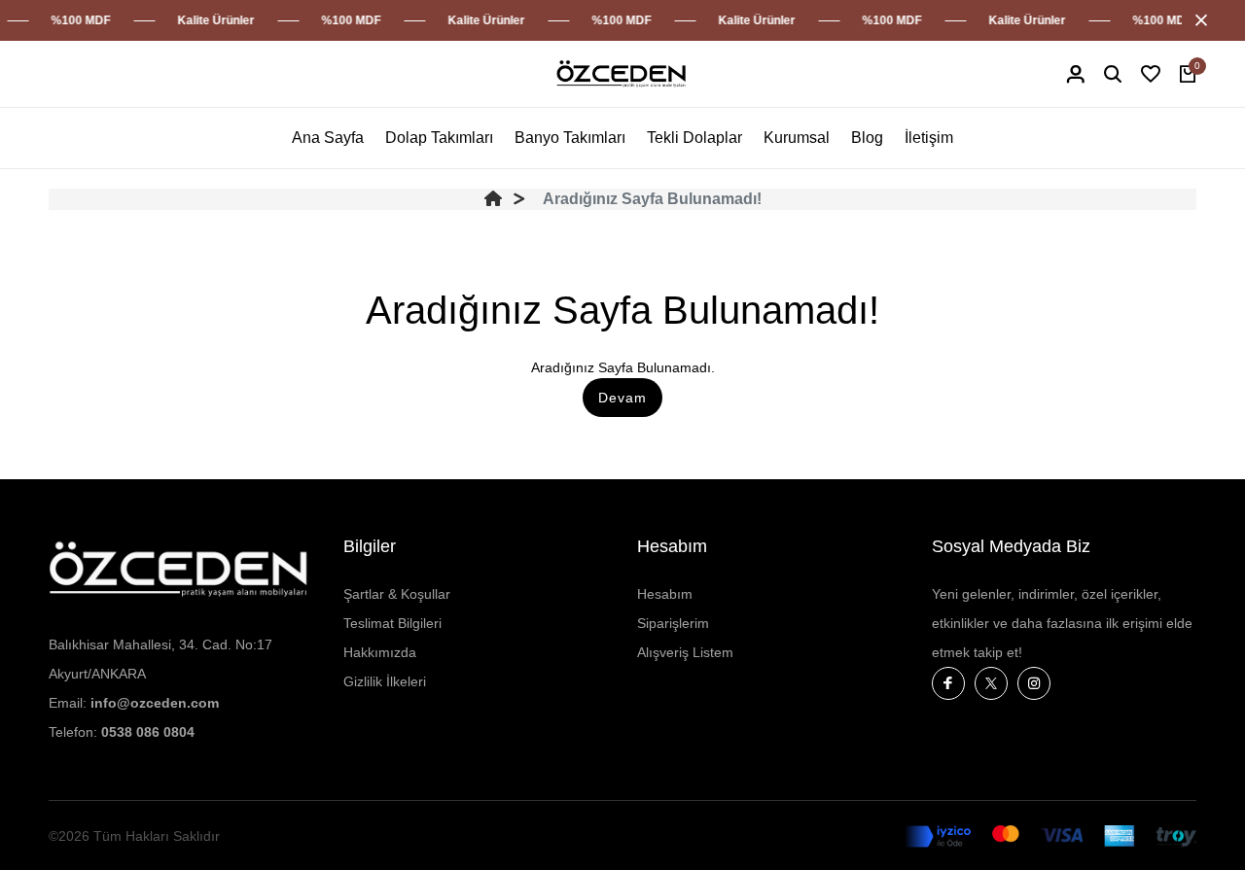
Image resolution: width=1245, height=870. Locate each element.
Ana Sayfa (328, 137)
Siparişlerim (673, 623)
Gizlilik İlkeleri (384, 681)
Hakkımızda (379, 652)
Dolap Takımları (439, 137)
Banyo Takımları (570, 137)
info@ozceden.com (154, 703)
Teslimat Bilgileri (392, 623)
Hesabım (665, 594)
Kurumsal (797, 137)
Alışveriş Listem (685, 652)
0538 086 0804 (148, 732)
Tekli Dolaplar (694, 137)
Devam (622, 397)
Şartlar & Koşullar (396, 594)
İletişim (929, 137)
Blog (867, 137)
